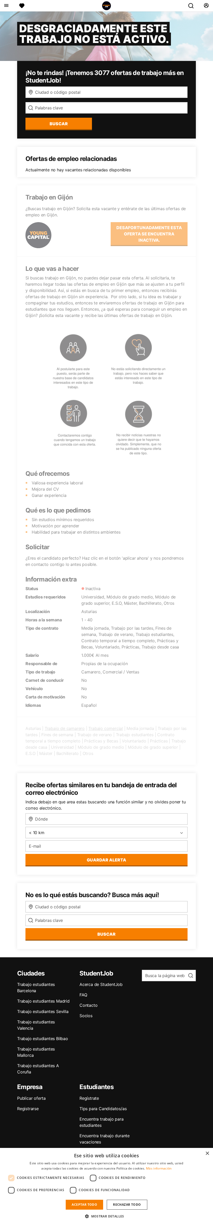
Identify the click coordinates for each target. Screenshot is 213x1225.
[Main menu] (6, 5)
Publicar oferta (31, 1098)
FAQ (83, 994)
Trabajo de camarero (65, 728)
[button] (106, 1216)
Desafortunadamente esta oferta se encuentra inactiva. (149, 234)
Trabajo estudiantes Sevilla (43, 1011)
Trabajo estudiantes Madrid (43, 1001)
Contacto (88, 1005)
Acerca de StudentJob (101, 984)
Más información (159, 1168)
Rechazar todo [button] (127, 1204)
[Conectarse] (206, 5)
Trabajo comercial (105, 728)
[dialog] (106, 1186)
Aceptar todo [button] (84, 1204)
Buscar (59, 123)
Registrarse (28, 1108)
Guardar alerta (106, 860)
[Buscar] (193, 6)
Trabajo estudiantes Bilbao (42, 1038)
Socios (85, 1015)
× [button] (207, 1153)
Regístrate (89, 1098)
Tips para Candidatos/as (103, 1108)
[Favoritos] (22, 6)
